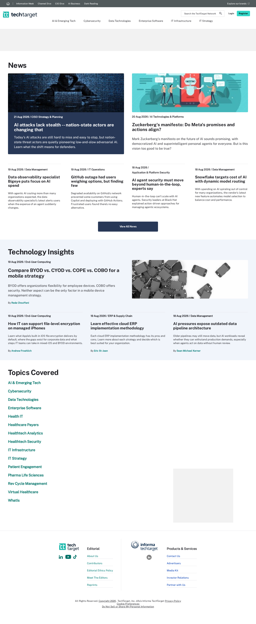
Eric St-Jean (101, 350)
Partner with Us (176, 584)
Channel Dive (44, 3)
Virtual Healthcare (23, 492)
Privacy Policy (173, 601)
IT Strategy (206, 20)
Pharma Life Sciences (26, 475)
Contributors (94, 563)
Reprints (92, 584)
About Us (92, 556)
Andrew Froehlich (21, 350)
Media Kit (172, 570)
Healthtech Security (24, 441)
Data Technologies (120, 20)
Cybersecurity (92, 20)
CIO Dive (59, 3)
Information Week (25, 3)
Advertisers (174, 563)
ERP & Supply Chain (120, 315)
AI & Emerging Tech (64, 20)
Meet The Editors (97, 577)
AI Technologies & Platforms (167, 116)
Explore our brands (237, 3)
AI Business (74, 3)
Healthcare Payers (23, 425)
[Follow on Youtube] (68, 557)
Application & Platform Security (151, 172)
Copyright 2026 (107, 601)
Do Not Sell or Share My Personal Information (128, 606)
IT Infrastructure (181, 20)
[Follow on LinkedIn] (60, 557)
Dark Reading (91, 3)
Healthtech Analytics (25, 433)
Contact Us (173, 556)
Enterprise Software (151, 20)
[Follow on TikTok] (75, 557)
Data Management (36, 169)
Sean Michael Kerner (189, 350)
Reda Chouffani (20, 302)
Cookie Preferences (128, 603)
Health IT (15, 416)
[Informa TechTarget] (8, 3)
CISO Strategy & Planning (47, 116)
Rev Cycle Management (27, 483)
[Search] (220, 14)
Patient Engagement (25, 467)
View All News (128, 226)
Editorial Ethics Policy (100, 570)
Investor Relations (178, 577)
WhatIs (14, 500)
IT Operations (96, 169)
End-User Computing (38, 261)
